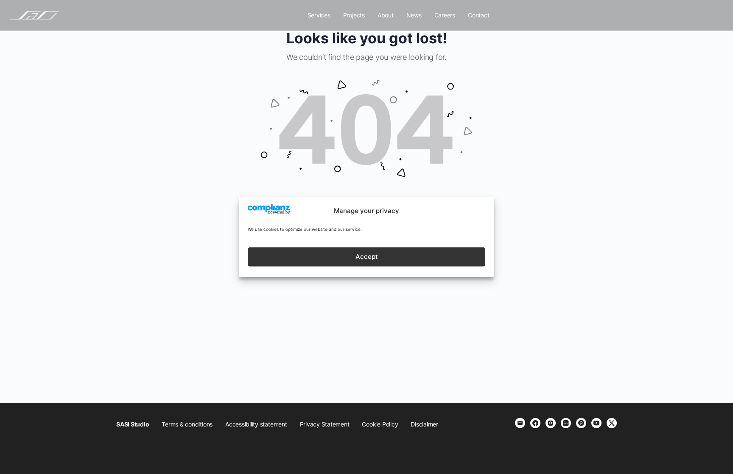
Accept (366, 256)
